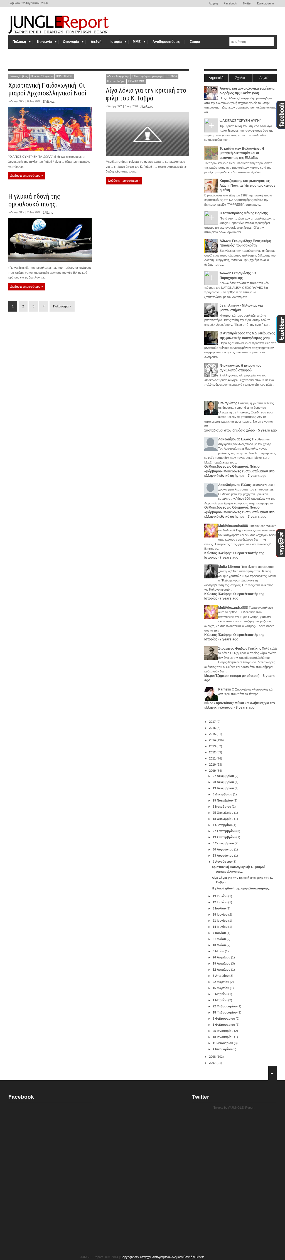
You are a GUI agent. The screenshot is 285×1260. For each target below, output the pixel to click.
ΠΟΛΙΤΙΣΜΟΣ (64, 76)
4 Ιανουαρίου (222, 1049)
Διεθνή (96, 42)
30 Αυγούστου (223, 849)
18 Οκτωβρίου (223, 818)
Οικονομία (71, 42)
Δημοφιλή (216, 78)
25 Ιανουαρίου (223, 1030)
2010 (213, 764)
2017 (213, 721)
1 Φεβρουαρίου (224, 1024)
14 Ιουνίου (220, 926)
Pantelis (224, 689)
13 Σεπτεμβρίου (224, 837)
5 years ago (267, 430)
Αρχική (213, 3)
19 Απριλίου (222, 963)
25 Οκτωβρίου (223, 812)
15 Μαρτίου (221, 988)
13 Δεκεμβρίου (224, 788)
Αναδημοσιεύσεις (166, 42)
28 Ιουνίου (220, 914)
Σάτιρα (195, 42)
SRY (119, 106)
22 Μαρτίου (221, 981)
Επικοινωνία (265, 3)
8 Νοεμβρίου (222, 806)
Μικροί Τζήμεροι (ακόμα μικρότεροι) (232, 676)
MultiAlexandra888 (233, 526)
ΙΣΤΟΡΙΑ (172, 76)
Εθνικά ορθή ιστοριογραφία (147, 76)
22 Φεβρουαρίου (225, 1006)
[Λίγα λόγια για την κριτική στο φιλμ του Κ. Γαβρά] (147, 134)
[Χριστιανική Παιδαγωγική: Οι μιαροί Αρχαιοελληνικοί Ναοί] (50, 129)
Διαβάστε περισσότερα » (26, 175)
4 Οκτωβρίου (222, 825)
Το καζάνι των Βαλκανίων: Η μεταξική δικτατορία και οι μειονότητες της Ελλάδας (242, 153)
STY (21, 212)
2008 (213, 1056)
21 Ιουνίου (220, 920)
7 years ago (257, 476)
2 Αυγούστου (222, 861)
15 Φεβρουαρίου (225, 1012)
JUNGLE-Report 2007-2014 (99, 1257)
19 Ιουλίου (220, 896)
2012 (213, 752)
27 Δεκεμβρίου (224, 776)
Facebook (230, 3)
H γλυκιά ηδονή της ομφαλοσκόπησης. (34, 200)
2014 (213, 740)
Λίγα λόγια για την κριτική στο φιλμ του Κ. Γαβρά (146, 94)
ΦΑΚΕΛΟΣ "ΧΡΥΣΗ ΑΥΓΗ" (240, 121)
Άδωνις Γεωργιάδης (118, 76)
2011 (213, 758)
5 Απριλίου (221, 975)
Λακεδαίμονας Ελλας (234, 439)
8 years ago (245, 707)
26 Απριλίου (222, 957)
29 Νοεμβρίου (223, 800)
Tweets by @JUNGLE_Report (233, 1107)
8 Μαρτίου (220, 994)
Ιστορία (116, 42)
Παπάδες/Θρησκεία (42, 76)
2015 (213, 734)
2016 (213, 727)
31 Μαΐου (220, 939)
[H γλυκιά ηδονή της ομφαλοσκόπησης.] (50, 240)
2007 (213, 1062)
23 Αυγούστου (223, 855)
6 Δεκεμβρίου (223, 794)
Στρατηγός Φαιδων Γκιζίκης (239, 648)
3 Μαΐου (219, 951)
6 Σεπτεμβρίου (224, 843)
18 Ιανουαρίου (223, 1037)
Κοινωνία (44, 42)
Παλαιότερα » (62, 306)
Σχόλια (240, 78)
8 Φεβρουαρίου (224, 1018)
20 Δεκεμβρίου (224, 782)
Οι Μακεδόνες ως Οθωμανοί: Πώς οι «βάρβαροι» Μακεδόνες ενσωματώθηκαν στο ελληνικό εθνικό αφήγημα (239, 471)
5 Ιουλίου (220, 908)
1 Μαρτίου (220, 1000)
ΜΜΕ (137, 42)
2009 (213, 770)
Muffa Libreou (229, 567)
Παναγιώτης (227, 403)
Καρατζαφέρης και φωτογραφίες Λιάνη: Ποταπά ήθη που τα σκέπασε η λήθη (247, 185)
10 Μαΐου (220, 945)
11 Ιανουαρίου (223, 1043)
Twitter (247, 3)
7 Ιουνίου (220, 932)
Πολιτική (19, 42)
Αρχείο (264, 78)
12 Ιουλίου (220, 902)
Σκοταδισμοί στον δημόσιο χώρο (229, 430)
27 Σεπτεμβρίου (224, 831)
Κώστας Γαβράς (19, 76)
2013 (213, 746)
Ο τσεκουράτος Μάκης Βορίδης (244, 213)
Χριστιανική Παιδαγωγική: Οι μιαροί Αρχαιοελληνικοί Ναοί (47, 89)
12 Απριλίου (222, 969)
